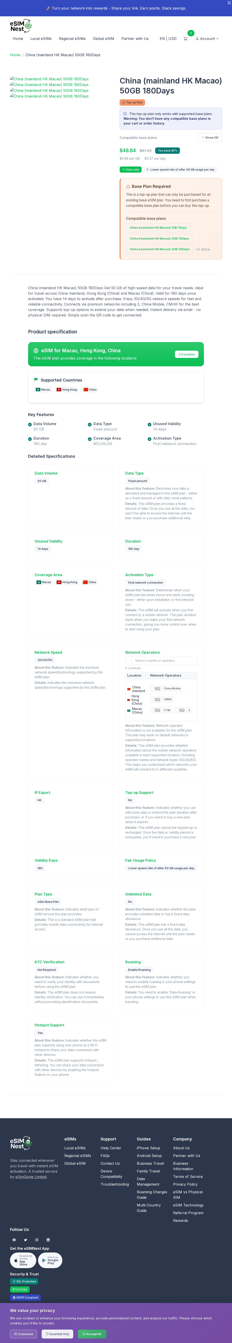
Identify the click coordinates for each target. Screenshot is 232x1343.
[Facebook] (14, 1240)
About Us (181, 1148)
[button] (207, 38)
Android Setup (149, 1155)
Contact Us (110, 1163)
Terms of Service (188, 1176)
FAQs (105, 1155)
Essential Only (59, 1334)
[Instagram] (37, 1240)
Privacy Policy (185, 1184)
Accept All (94, 1334)
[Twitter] (25, 1240)
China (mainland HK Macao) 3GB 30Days (160, 249)
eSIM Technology (188, 1205)
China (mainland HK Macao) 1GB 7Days (158, 227)
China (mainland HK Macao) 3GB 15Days (159, 238)
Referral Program (188, 1213)
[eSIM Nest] (21, 1143)
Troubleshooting (115, 1184)
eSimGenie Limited (30, 1176)
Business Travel (150, 1163)
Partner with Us (135, 38)
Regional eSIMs (72, 38)
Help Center (111, 1148)
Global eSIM (103, 38)
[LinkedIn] (48, 1240)
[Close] (229, 2)
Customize (25, 1334)
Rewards (180, 1220)
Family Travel (148, 1171)
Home (18, 38)
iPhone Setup (148, 1148)
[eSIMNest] (21, 26)
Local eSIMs (41, 38)
